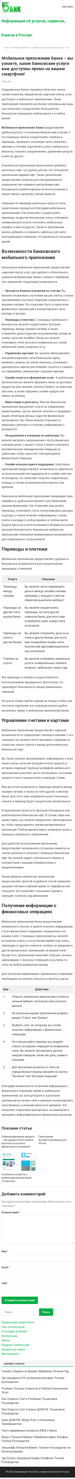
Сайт (5, 1283)
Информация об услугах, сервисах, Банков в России (33, 28)
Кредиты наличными (15, 1345)
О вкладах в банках (14, 1331)
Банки (6, 1340)
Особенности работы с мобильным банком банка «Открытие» (17, 1177)
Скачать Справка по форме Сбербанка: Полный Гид (35, 1371)
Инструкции (9, 1336)
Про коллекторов (13, 1327)
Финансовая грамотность (18, 1322)
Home (6, 47)
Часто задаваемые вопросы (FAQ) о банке (29, 1430)
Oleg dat (6, 81)
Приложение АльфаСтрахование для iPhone (52, 1140)
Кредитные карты (13, 1349)
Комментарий (11, 1212)
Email (6, 1267)
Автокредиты (10, 1354)
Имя (5, 1251)
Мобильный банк (21, 47)
